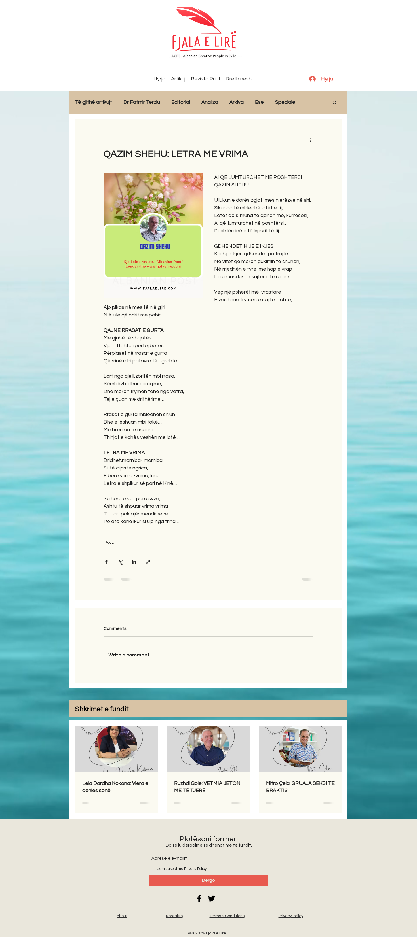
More (313, 102)
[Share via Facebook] (106, 562)
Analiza (209, 102)
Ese (259, 102)
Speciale (285, 102)
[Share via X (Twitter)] (120, 562)
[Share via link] (148, 562)
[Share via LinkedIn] (134, 562)
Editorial (180, 102)
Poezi (110, 543)
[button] (334, 102)
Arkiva (236, 102)
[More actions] (310, 139)
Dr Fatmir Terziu (141, 102)
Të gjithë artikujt (93, 102)
